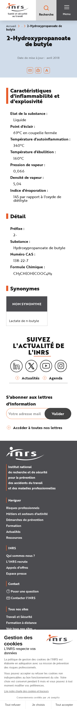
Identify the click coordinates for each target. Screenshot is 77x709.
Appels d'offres (17, 567)
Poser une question (25, 591)
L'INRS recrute (17, 561)
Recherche (46, 14)
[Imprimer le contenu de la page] (38, 70)
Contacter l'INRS (23, 598)
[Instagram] (61, 366)
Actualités (13, 531)
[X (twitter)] (31, 366)
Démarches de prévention (24, 519)
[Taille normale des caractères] (46, 70)
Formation (13, 525)
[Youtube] (46, 366)
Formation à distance (21, 622)
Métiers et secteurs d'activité (27, 513)
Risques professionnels (22, 508)
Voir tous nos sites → (21, 628)
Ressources (14, 537)
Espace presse (16, 573)
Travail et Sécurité (19, 616)
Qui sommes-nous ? (20, 555)
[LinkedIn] (16, 366)
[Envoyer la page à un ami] (30, 70)
